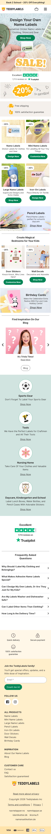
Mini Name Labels (13, 719)
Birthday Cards (12, 740)
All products (12, 712)
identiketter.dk (20, 815)
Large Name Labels (14, 723)
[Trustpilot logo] (25, 540)
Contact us (10, 769)
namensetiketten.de (26, 819)
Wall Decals (10, 737)
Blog (25, 368)
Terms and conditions (19, 804)
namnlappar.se (34, 810)
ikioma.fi (34, 815)
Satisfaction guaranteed (16, 776)
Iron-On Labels (11, 730)
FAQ (6, 772)
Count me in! (13, 687)
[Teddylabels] (12, 9)
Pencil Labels (11, 726)
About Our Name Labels (16, 753)
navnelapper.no (17, 810)
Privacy (37, 804)
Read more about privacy (26, 793)
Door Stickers (11, 733)
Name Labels (11, 716)
